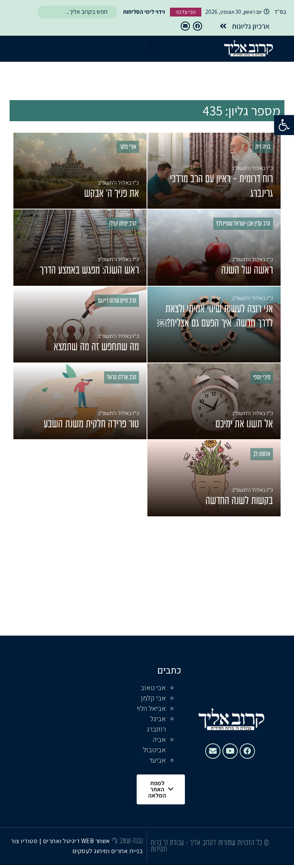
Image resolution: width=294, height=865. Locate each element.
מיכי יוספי (261, 378)
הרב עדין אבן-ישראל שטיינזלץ (243, 224)
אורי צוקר (127, 147)
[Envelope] (185, 26)
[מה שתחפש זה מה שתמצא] (80, 324)
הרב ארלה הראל (121, 378)
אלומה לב (261, 454)
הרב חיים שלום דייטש (117, 301)
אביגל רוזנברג (156, 724)
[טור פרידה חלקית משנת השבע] (80, 401)
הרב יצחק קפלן (122, 224)
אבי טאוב (153, 688)
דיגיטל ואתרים (62, 841)
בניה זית (262, 147)
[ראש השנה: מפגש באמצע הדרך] (80, 247)
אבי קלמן (153, 698)
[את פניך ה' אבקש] (80, 171)
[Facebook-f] (197, 26)
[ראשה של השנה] (214, 247)
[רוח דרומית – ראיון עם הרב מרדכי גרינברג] (214, 171)
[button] (284, 125)
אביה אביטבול (154, 745)
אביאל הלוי (151, 709)
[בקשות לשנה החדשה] (214, 478)
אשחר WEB (95, 841)
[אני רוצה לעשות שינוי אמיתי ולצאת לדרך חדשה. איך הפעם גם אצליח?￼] (214, 324)
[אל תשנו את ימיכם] (214, 401)
